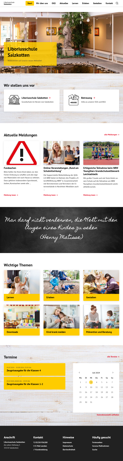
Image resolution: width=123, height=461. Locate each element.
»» (109, 373)
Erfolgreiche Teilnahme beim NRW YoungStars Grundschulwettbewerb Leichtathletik (101, 171)
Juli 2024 (96, 373)
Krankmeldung (41, 449)
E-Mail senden (41, 446)
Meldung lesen (10, 195)
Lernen (75, 3)
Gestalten (97, 3)
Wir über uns (42, 3)
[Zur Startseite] (9, 3)
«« (83, 373)
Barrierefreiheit (69, 449)
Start (29, 3)
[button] (117, 3)
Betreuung (87, 97)
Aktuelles (64, 3)
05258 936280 (41, 442)
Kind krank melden (56, 332)
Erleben (85, 3)
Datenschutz (68, 446)
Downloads (12, 332)
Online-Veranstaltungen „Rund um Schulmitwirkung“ (61, 169)
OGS (54, 3)
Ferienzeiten (97, 442)
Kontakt (109, 3)
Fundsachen (10, 167)
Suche (94, 449)
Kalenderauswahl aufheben (108, 415)
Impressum (67, 442)
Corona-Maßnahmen (100, 446)
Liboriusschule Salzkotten (35, 97)
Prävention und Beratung (99, 332)
